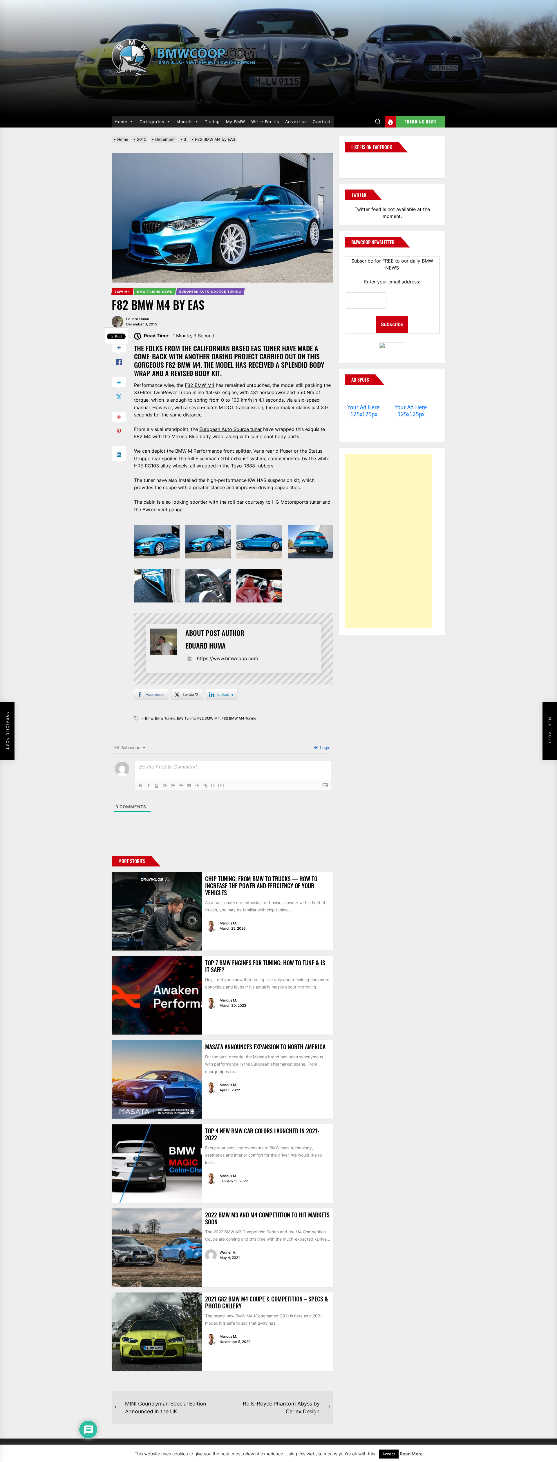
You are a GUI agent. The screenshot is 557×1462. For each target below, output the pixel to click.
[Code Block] (197, 785)
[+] (221, 785)
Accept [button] (388, 1454)
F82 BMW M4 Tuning (239, 718)
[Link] (205, 785)
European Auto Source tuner (230, 429)
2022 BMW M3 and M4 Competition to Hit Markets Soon (267, 1218)
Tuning (212, 121)
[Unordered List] (181, 785)
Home (121, 121)
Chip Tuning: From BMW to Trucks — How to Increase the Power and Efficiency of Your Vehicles (261, 885)
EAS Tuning (186, 718)
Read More (411, 1453)
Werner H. (228, 1252)
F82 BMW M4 (199, 385)
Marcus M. (228, 923)
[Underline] (157, 785)
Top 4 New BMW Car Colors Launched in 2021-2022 (262, 1134)
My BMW (235, 121)
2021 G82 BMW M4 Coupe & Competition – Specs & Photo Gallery (266, 1302)
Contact (322, 121)
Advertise (296, 121)
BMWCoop (363, 162)
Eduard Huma (137, 319)
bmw (149, 718)
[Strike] (165, 785)
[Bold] (140, 785)
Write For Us (265, 121)
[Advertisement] (388, 541)
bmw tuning (165, 718)
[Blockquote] (189, 785)
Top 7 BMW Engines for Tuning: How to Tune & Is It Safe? (265, 966)
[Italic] (148, 785)
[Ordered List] (173, 785)
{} (213, 785)
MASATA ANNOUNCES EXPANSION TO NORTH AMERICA (265, 1046)
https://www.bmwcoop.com (227, 658)
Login (324, 747)
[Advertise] (364, 396)
